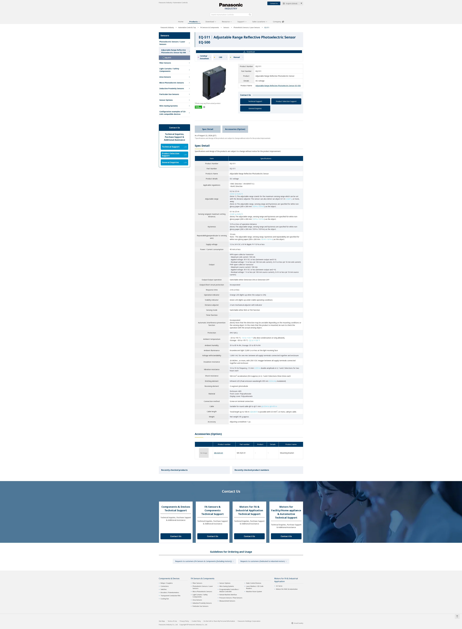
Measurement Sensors (227, 601)
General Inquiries (255, 108)
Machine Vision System (254, 592)
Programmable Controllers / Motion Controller (229, 590)
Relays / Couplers (167, 583)
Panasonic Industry (167, 27)
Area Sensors (165, 77)
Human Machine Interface (228, 595)
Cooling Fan (165, 599)
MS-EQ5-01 (218, 453)
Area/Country (298, 623)
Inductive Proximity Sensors (171, 88)
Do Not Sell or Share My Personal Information (219, 621)
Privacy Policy (184, 621)
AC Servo (279, 586)
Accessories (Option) (235, 129)
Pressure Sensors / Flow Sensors (230, 598)
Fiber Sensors (165, 63)
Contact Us (274, 3)
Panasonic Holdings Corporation (249, 621)
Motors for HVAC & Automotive (287, 589)
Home (180, 21)
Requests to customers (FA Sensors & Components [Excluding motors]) (203, 561)
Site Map (162, 621)
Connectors (165, 586)
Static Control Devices (253, 583)
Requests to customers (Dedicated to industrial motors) (262, 561)
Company (277, 21)
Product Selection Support (286, 101)
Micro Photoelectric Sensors (171, 83)
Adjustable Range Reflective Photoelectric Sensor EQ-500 (278, 85)
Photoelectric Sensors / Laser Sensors (247, 27)
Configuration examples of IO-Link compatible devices (172, 112)
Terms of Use (172, 621)
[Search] (250, 14)
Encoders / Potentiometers (170, 592)
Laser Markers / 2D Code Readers (254, 587)
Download (209, 21)
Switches (164, 589)
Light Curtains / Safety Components (169, 69)
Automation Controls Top (187, 27)
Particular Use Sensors (169, 94)
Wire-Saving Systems (168, 106)
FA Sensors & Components (209, 27)
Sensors (226, 27)
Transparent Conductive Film (170, 596)
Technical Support (255, 101)
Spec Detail (207, 129)
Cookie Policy (196, 621)
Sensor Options (166, 100)
